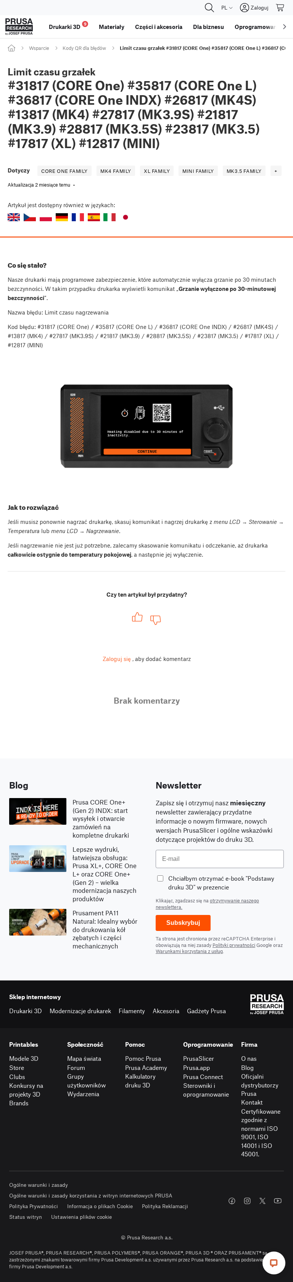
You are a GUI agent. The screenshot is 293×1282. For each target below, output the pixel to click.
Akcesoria (166, 1010)
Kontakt (251, 1102)
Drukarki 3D (25, 1010)
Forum (76, 1067)
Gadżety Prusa (206, 1010)
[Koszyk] (280, 7)
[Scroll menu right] (284, 26)
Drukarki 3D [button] (68, 25)
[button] (14, 217)
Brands (19, 1102)
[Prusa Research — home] (19, 26)
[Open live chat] (273, 1263)
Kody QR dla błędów (84, 48)
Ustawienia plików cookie (81, 1216)
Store (16, 1067)
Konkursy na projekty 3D (26, 1090)
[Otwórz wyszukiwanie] (209, 7)
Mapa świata (84, 1058)
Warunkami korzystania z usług (189, 951)
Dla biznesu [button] (208, 26)
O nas (249, 1058)
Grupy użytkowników (86, 1081)
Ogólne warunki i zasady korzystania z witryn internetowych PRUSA (90, 1195)
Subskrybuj (183, 923)
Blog (247, 1067)
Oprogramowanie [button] (258, 26)
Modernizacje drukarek (80, 1010)
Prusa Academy (146, 1067)
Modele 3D (24, 1058)
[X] (262, 1201)
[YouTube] (278, 1201)
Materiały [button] (111, 26)
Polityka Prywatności (33, 1206)
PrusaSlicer (198, 1058)
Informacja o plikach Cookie (100, 1206)
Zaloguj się (117, 658)
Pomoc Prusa (143, 1058)
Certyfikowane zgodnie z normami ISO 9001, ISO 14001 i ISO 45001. (260, 1133)
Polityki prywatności (234, 945)
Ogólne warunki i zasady (38, 1184)
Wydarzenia (83, 1093)
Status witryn (25, 1216)
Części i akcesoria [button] (158, 26)
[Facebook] (232, 1201)
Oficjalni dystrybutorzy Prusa (260, 1085)
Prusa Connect (203, 1076)
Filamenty (132, 1010)
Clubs (17, 1076)
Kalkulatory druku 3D (140, 1081)
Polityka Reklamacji (165, 1206)
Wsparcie (39, 48)
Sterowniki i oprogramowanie (206, 1090)
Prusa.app (196, 1067)
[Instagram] (247, 1201)
